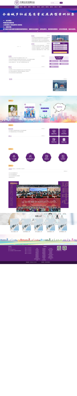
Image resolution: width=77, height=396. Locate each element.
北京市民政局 (44, 248)
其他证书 (63, 43)
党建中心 (25, 6)
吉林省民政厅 (44, 250)
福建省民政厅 (44, 252)
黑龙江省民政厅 (51, 250)
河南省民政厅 (44, 253)
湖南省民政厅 (37, 254)
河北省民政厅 (37, 249)
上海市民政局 (37, 251)
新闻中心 (29, 6)
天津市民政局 (50, 248)
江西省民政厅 (50, 252)
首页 (16, 6)
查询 (60, 52)
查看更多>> (49, 35)
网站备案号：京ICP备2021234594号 (31, 262)
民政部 (37, 248)
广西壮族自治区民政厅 (50, 254)
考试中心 (38, 6)
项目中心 (51, 6)
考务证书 (56, 43)
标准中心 (47, 6)
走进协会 (21, 6)
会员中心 (42, 6)
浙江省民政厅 (50, 251)
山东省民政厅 (37, 253)
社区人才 (56, 6)
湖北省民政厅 (50, 253)
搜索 (61, 2)
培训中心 (34, 6)
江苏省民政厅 (44, 251)
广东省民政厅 (44, 254)
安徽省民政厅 (37, 252)
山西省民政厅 (44, 249)
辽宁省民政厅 (37, 250)
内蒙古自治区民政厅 (50, 249)
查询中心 (60, 6)
